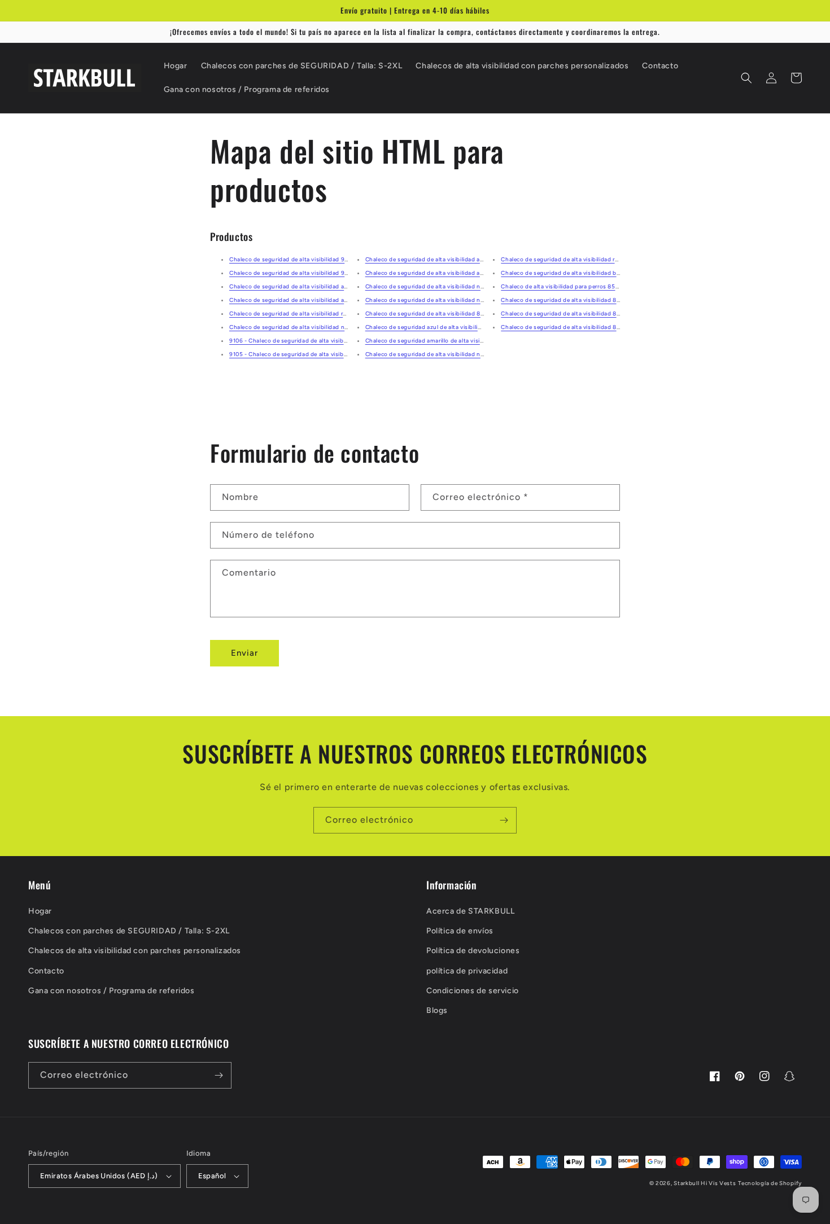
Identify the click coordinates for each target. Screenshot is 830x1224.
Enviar (244, 653)
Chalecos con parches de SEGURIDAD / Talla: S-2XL (129, 931)
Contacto (46, 971)
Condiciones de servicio (472, 990)
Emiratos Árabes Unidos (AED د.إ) (99, 1176)
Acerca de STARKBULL (470, 911)
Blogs (437, 1010)
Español (212, 1176)
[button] (746, 77)
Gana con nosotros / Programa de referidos (111, 990)
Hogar (40, 911)
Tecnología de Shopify (770, 1183)
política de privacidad (467, 971)
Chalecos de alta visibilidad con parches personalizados (134, 950)
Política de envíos (459, 931)
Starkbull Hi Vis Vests (705, 1183)
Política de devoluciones (472, 950)
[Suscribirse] (503, 820)
